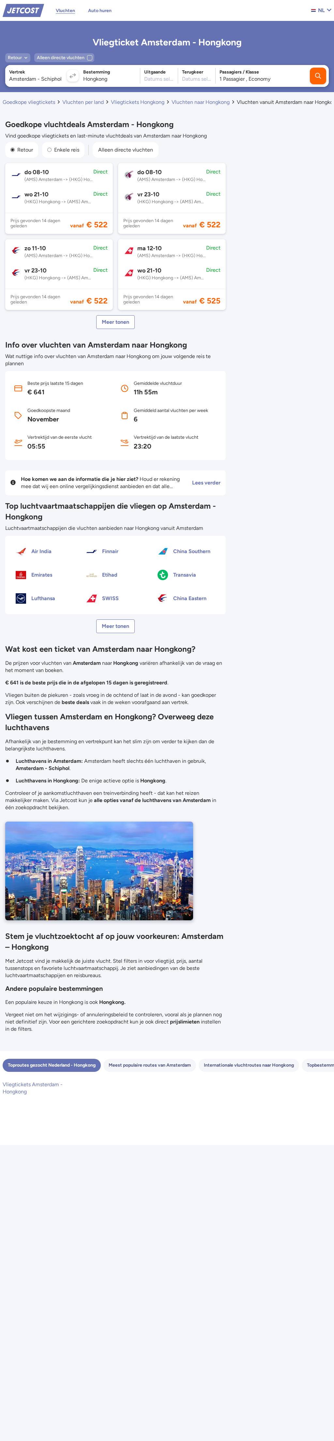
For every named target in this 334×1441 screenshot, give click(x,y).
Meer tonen (115, 322)
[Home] (23, 10)
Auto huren (100, 10)
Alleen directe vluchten (125, 150)
